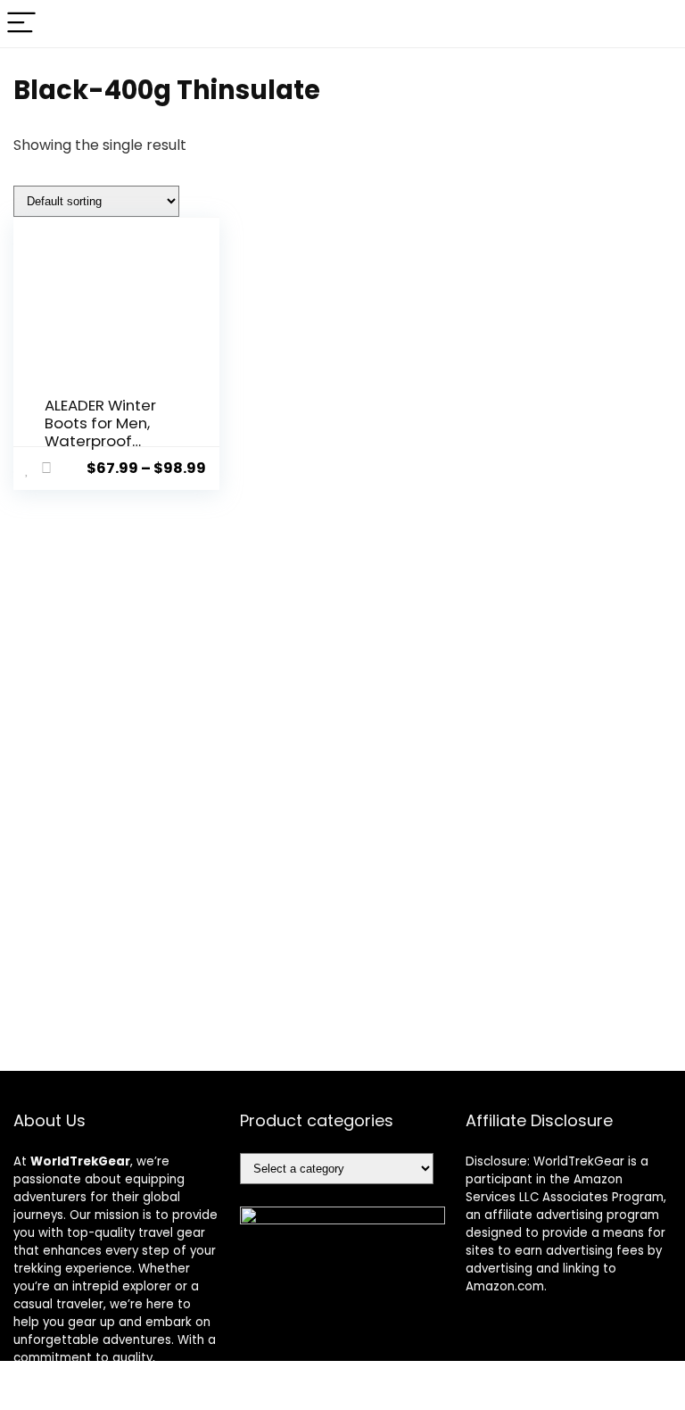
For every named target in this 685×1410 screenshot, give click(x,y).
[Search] (657, 23)
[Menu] (21, 23)
